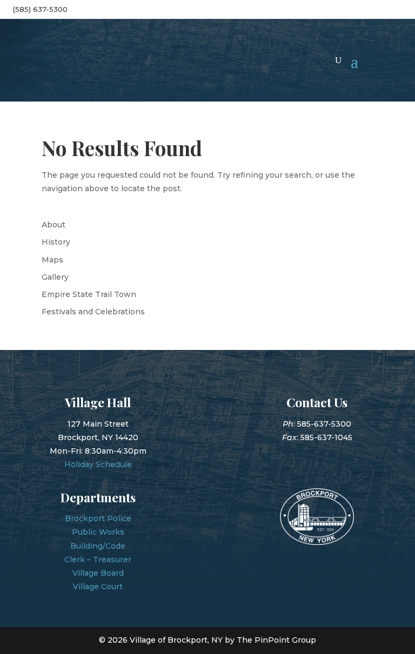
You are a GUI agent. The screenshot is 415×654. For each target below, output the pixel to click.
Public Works (98, 532)
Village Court (98, 586)
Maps (52, 260)
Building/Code (97, 546)
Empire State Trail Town (89, 294)
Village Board (98, 573)
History (56, 242)
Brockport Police (98, 518)
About (53, 225)
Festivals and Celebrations (93, 311)
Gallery (55, 277)
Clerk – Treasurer (97, 559)
